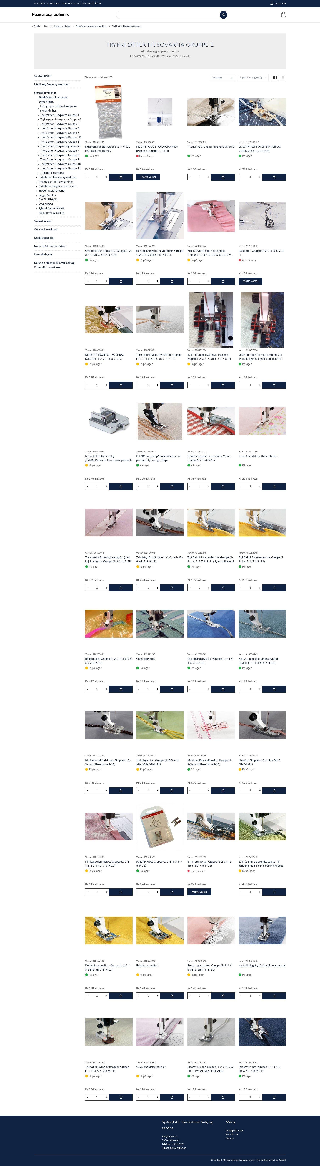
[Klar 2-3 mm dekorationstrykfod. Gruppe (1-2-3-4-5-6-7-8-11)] (262, 624)
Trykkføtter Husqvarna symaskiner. (91, 26)
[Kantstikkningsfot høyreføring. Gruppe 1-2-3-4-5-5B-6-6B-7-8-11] (160, 215)
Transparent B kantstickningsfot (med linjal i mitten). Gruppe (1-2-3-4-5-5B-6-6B (108, 561)
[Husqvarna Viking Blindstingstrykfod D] (211, 112)
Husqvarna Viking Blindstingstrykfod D (210, 146)
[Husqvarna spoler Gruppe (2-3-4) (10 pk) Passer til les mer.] (109, 111)
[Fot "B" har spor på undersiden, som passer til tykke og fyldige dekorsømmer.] (160, 421)
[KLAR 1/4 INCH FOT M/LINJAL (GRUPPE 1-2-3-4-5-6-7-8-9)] (109, 320)
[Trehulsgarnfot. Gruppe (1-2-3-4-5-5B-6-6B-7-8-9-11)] (160, 725)
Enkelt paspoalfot (147, 965)
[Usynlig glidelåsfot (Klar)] (160, 1032)
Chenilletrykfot (145, 658)
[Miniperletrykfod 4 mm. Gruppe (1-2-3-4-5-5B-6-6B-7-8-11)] (109, 725)
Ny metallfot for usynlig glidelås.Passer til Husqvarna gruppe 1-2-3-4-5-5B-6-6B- (108, 460)
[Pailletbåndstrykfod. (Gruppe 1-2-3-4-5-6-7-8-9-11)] (211, 624)
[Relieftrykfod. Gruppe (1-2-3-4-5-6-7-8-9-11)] (160, 826)
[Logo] (50, 14)
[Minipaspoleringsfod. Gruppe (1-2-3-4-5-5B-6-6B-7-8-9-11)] (109, 827)
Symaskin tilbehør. (62, 26)
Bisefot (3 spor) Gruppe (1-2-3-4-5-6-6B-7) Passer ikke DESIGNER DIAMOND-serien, (210, 1071)
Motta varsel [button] (148, 177)
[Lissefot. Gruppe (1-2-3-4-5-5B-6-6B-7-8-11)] (262, 725)
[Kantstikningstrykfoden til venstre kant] (262, 930)
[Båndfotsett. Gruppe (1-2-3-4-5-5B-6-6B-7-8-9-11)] (109, 624)
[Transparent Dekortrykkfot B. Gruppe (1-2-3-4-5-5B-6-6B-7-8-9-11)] (160, 320)
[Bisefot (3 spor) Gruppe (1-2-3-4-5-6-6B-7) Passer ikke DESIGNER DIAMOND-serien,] (211, 1032)
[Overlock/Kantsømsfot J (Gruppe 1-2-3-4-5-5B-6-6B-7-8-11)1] (109, 216)
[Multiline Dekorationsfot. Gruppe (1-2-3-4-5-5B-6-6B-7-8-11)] (211, 725)
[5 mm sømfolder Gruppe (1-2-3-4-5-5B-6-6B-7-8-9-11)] (211, 827)
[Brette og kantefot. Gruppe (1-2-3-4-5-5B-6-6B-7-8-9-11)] (211, 930)
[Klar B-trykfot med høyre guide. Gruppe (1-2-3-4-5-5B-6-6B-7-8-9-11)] (211, 215)
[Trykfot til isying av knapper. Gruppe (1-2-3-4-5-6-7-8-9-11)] (109, 1032)
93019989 (178, 1144)
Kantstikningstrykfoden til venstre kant (262, 965)
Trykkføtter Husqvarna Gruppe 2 (126, 26)
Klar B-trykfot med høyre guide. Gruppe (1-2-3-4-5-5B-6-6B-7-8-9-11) (209, 255)
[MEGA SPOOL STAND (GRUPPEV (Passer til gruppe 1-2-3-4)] (160, 112)
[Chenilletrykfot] (160, 624)
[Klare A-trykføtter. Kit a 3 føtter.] (262, 421)
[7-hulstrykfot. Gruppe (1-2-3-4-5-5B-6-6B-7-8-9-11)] (160, 522)
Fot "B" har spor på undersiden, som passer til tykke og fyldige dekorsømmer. (158, 460)
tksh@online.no (178, 1148)
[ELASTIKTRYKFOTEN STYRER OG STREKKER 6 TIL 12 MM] (262, 112)
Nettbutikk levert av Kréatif (271, 1160)
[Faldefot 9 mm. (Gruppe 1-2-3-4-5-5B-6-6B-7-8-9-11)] (262, 1032)
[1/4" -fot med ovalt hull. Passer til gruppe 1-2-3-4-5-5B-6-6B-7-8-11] (211, 320)
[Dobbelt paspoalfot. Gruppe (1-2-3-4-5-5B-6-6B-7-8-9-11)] (109, 930)
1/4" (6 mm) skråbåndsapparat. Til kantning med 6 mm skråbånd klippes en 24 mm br (261, 865)
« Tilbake (36, 26)
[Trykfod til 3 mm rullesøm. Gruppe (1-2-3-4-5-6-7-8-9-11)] (262, 522)
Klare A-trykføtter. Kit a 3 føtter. (258, 456)
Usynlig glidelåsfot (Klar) (151, 1067)
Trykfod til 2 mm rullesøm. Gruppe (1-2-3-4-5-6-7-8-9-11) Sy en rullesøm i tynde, (210, 561)
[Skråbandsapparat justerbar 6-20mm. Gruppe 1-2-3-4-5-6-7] (211, 421)
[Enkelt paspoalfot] (160, 930)
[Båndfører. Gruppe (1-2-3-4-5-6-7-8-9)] (262, 216)
